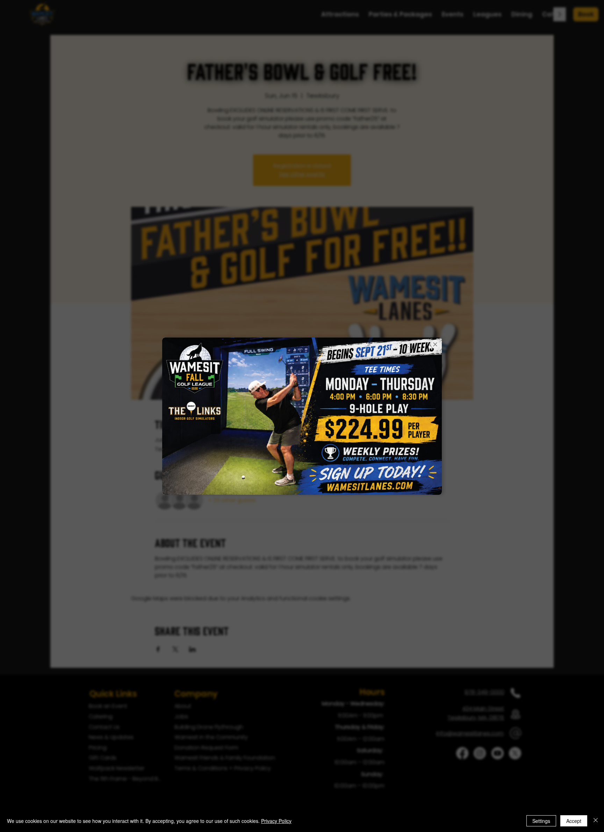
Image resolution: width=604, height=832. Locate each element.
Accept (573, 820)
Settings (541, 820)
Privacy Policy (276, 820)
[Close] (595, 820)
